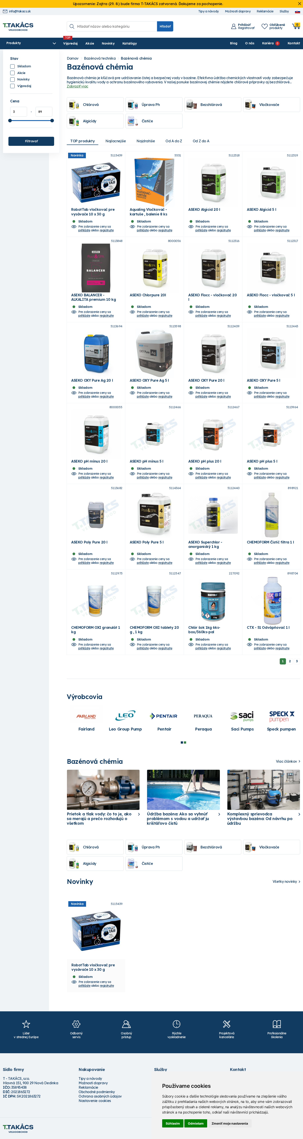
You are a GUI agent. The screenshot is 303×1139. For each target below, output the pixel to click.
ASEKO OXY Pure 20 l (206, 380)
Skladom (24, 66)
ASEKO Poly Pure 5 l (146, 542)
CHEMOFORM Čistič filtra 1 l (270, 542)
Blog (233, 43)
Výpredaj (70, 43)
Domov (73, 58)
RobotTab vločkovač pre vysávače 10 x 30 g (92, 211)
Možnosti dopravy (238, 11)
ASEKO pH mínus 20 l (89, 461)
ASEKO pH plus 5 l (262, 461)
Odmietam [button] (196, 1123)
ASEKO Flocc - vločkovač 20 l (212, 297)
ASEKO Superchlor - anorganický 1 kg (205, 544)
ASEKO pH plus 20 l (204, 461)
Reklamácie (265, 11)
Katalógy (129, 43)
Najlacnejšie (115, 141)
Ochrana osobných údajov (100, 1096)
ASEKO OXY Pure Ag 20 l (92, 380)
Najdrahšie (145, 141)
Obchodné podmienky (97, 1092)
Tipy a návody (208, 11)
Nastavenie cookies (95, 1100)
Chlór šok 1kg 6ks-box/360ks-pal (204, 629)
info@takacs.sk (20, 11)
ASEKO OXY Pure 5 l (263, 380)
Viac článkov (286, 761)
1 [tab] (182, 742)
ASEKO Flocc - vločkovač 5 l (271, 295)
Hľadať (165, 26)
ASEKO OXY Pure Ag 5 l (149, 380)
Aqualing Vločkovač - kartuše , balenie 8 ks (148, 211)
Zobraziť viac (77, 86)
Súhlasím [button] (173, 1123)
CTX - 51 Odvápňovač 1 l (268, 627)
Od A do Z (173, 141)
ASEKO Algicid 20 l (204, 209)
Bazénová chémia (136, 58)
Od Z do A (201, 141)
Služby (284, 11)
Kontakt (294, 43)
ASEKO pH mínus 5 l (146, 461)
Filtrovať (31, 141)
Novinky (108, 43)
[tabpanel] (203, 720)
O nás (249, 43)
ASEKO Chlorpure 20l (148, 295)
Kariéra (267, 43)
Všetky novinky (285, 881)
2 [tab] (185, 742)
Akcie (89, 43)
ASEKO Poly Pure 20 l (89, 542)
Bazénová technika (100, 58)
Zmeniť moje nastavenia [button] (230, 1123)
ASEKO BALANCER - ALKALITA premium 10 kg (93, 297)
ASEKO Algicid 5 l (261, 209)
